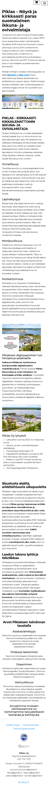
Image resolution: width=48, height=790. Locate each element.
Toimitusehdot (31, 725)
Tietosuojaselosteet (24, 728)
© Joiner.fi (24, 782)
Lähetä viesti (13, 725)
